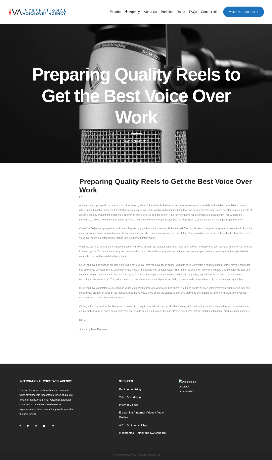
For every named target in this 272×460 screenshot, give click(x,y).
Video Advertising (130, 397)
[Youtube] (44, 425)
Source (83, 329)
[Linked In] (36, 425)
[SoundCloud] (52, 425)
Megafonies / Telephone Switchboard (142, 432)
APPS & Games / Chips (133, 425)
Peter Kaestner (99, 329)
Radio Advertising (130, 389)
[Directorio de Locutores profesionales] (188, 386)
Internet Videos (128, 404)
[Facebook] (20, 425)
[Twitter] (28, 425)
